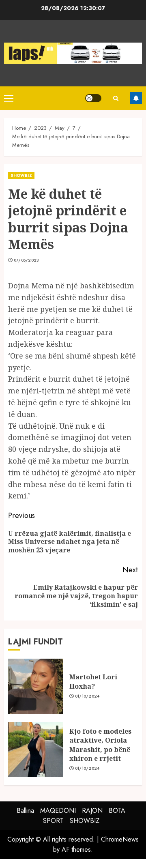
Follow (136, 98)
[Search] (115, 98)
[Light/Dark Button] (93, 98)
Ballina (25, 810)
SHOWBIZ (21, 175)
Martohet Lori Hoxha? (93, 681)
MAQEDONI (58, 810)
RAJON (92, 810)
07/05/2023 (26, 260)
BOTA (117, 810)
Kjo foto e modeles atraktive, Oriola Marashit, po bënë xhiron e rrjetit (100, 745)
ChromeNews (120, 839)
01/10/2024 (87, 696)
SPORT (53, 820)
